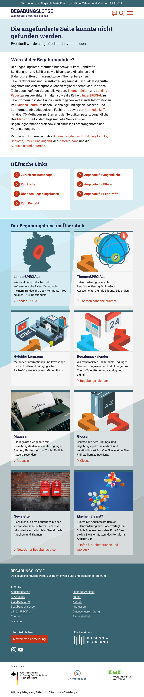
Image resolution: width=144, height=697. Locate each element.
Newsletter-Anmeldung (29, 639)
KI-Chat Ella (18, 596)
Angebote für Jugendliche (102, 175)
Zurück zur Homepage (37, 175)
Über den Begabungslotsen (40, 194)
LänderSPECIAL (91, 95)
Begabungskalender (23, 606)
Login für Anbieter (83, 591)
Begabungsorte (20, 601)
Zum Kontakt (30, 203)
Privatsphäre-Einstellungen (63, 692)
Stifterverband (68, 141)
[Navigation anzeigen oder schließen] (130, 13)
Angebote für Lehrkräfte (101, 194)
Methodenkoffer (96, 109)
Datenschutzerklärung (86, 611)
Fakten (77, 596)
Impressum (80, 606)
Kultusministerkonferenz (28, 146)
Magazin (23, 119)
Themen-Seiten (78, 90)
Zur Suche (28, 184)
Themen (16, 616)
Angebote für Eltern (98, 184)
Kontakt (77, 601)
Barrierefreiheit (82, 616)
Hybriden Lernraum (28, 105)
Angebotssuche (20, 591)
